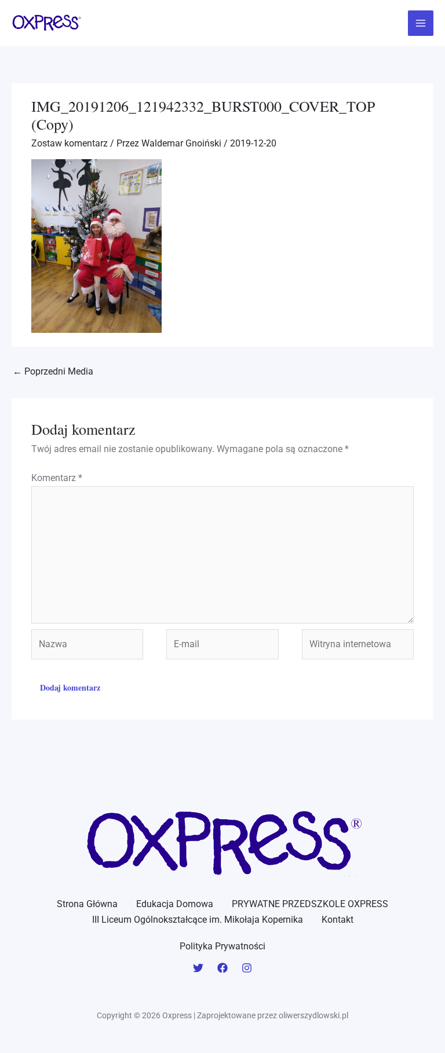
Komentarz (56, 477)
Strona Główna (87, 903)
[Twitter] (198, 968)
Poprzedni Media (53, 371)
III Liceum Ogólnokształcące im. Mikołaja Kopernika (197, 919)
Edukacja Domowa (174, 903)
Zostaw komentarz (69, 143)
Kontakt (337, 919)
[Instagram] (247, 968)
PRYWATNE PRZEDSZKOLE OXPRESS (310, 903)
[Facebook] (222, 968)
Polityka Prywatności (222, 946)
